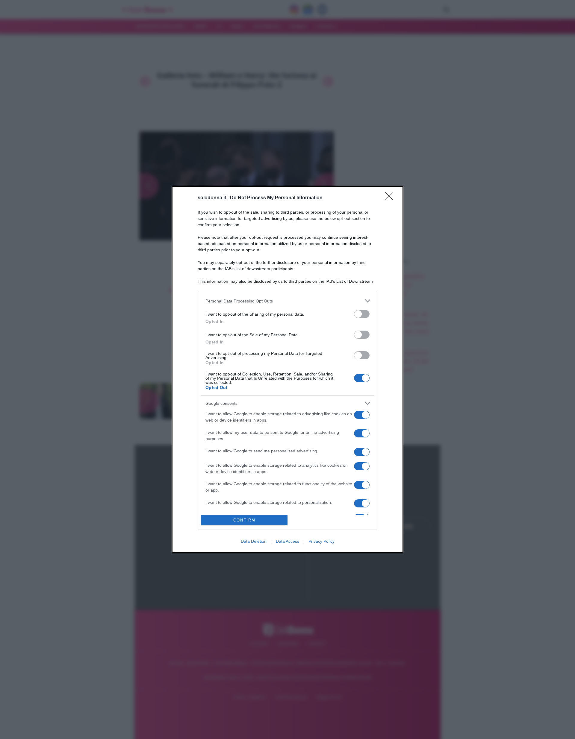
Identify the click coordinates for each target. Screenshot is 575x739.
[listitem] (287, 301)
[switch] (362, 314)
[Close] (391, 198)
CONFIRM (244, 520)
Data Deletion (254, 541)
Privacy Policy (321, 541)
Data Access (287, 541)
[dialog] (287, 369)
